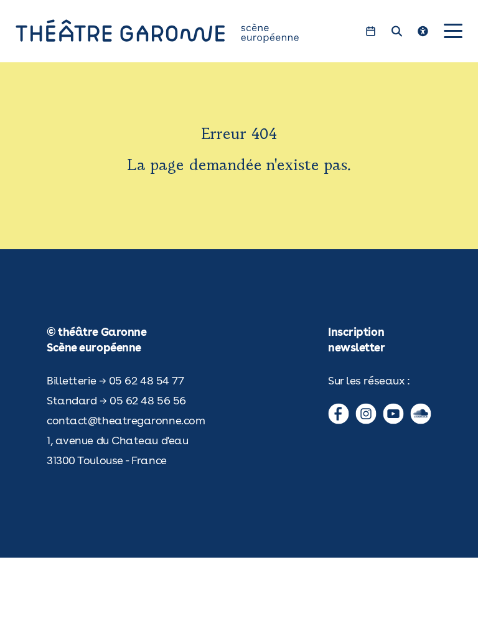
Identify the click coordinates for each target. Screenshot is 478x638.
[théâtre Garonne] (175, 31)
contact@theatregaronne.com (126, 420)
